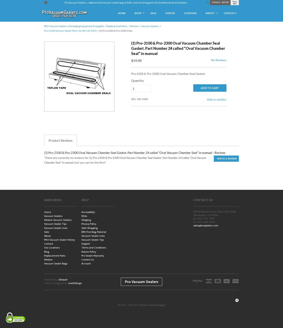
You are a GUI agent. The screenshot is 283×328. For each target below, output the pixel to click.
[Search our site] (207, 2)
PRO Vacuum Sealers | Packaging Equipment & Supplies (74, 26)
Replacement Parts (117, 26)
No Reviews (218, 60)
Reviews (60, 140)
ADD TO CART (210, 88)
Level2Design (75, 283)
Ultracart (63, 279)
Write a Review (227, 158)
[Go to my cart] (235, 2)
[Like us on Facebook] (45, 2)
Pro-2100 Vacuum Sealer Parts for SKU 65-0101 (70, 30)
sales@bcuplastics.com (205, 225)
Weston (134, 26)
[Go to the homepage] (65, 13)
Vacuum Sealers (150, 26)
